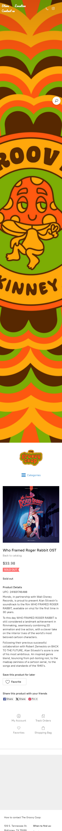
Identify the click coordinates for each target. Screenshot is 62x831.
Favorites (18, 732)
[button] (14, 681)
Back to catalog (12, 555)
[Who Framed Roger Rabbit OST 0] (31, 514)
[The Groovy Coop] (31, 457)
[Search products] (56, 101)
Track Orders (43, 720)
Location (20, 5)
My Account (19, 720)
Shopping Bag (43, 732)
